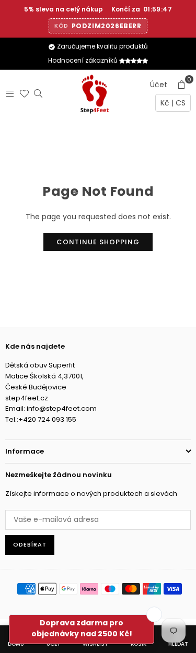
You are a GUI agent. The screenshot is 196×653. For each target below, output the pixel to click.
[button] (181, 84)
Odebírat (30, 544)
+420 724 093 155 (47, 419)
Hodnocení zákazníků (83, 60)
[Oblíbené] (22, 93)
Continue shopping (98, 242)
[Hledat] (36, 93)
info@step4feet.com (62, 408)
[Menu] (8, 93)
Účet (158, 84)
